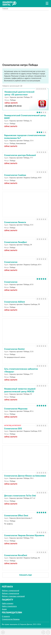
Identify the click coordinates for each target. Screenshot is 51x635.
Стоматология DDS (13, 428)
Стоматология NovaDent (15, 555)
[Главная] (10, 3)
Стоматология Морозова (15, 408)
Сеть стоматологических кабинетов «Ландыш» (21, 370)
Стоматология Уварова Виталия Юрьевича (24, 535)
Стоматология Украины (11, 619)
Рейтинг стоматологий (10, 590)
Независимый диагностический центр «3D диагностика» (19, 93)
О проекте (6, 616)
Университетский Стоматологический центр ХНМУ (25, 116)
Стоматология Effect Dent (16, 515)
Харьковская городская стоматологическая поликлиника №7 (24, 136)
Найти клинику (7, 603)
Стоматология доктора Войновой (20, 155)
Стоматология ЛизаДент (15, 242)
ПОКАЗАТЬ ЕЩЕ (25, 575)
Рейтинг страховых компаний (13, 596)
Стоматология (10, 262)
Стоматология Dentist (14, 349)
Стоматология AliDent (14, 301)
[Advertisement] (25, 36)
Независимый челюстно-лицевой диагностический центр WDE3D (19, 390)
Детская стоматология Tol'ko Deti (20, 495)
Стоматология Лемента (15, 222)
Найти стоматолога (9, 606)
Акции (4, 609)
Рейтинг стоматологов (10, 593)
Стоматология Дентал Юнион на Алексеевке (25, 475)
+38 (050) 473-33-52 (13, 106)
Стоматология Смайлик (15, 175)
